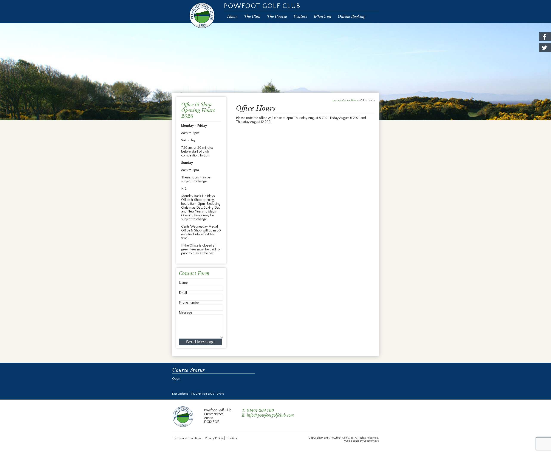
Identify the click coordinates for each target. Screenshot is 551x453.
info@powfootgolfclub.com (270, 415)
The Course (277, 16)
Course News (350, 100)
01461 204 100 (260, 410)
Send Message (200, 341)
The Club (252, 16)
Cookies (232, 438)
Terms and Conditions (187, 438)
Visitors (300, 16)
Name (183, 283)
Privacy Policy (214, 438)
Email (183, 293)
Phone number (189, 303)
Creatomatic (371, 440)
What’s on (322, 16)
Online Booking (351, 16)
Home (232, 16)
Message (185, 312)
